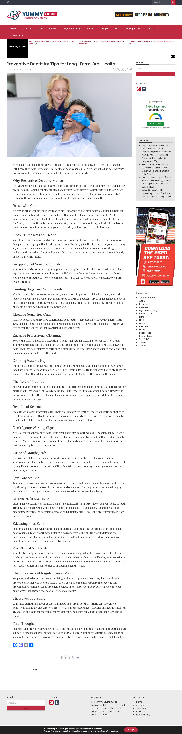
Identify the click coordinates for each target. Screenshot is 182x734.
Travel (142, 342)
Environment (146, 313)
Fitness (143, 316)
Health (90, 28)
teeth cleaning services (44, 445)
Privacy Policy (16, 35)
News (117, 28)
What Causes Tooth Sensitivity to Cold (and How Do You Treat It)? (51, 42)
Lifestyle (104, 28)
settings (114, 731)
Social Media (145, 336)
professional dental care (26, 582)
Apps (40, 28)
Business (53, 28)
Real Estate (145, 332)
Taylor (34, 669)
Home (13, 28)
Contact (151, 28)
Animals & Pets (147, 297)
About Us (26, 28)
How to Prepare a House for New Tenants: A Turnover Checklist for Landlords (156, 155)
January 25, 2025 (15, 69)
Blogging (143, 304)
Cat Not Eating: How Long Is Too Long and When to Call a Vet (152, 42)
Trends (143, 345)
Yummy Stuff (102, 701)
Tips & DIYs (145, 339)
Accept (131, 730)
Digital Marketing (72, 28)
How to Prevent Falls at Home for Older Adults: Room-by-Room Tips (102, 42)
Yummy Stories (133, 28)
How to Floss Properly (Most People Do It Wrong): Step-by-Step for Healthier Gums (156, 180)
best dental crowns (83, 348)
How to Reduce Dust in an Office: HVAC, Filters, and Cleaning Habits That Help (155, 167)
